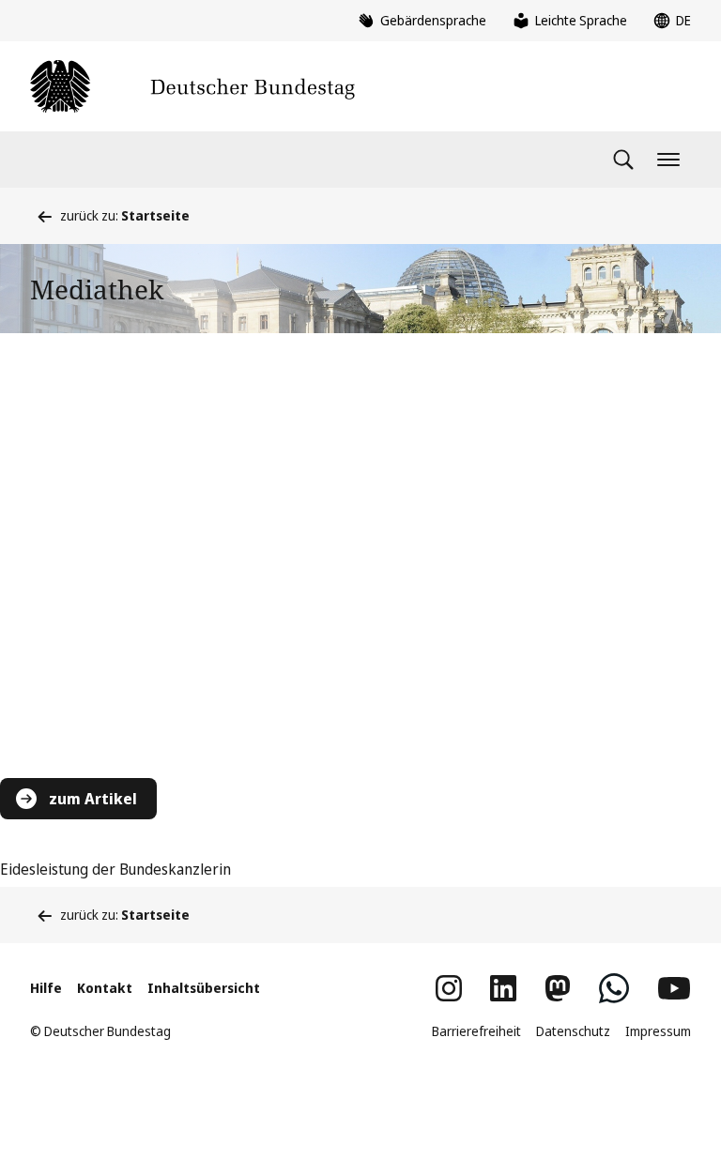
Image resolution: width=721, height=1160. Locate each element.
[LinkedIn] (503, 988)
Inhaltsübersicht (203, 988)
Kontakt (104, 988)
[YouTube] (674, 988)
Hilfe (46, 988)
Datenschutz (573, 1031)
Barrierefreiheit (476, 1031)
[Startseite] (192, 86)
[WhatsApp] (614, 988)
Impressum (658, 1031)
